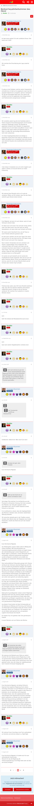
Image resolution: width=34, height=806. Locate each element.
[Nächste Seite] (23, 770)
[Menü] (32, 2)
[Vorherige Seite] (10, 770)
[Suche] (23, 2)
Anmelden (8, 789)
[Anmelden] (27, 2)
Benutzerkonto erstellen (22, 789)
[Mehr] (31, 35)
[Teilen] (31, 16)
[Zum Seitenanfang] (31, 803)
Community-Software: (17, 803)
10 (20, 770)
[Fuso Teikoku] (10, 2)
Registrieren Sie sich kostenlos (14, 783)
